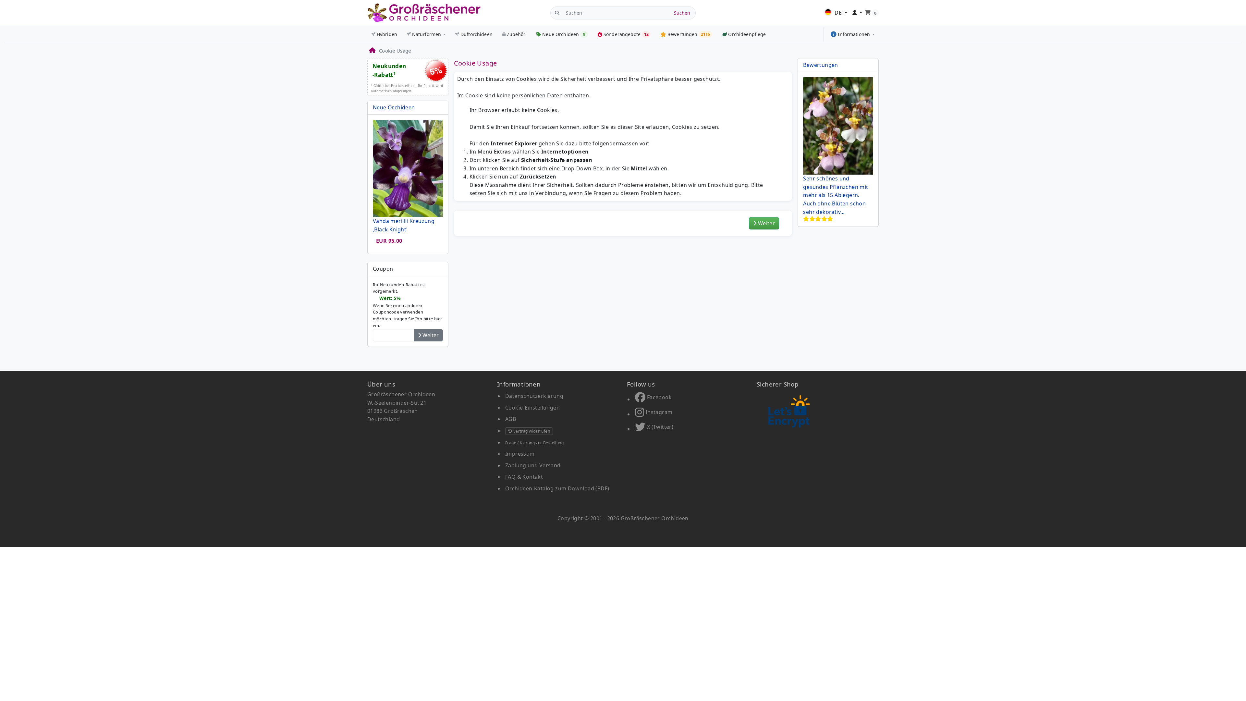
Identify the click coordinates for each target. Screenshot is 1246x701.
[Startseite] (371, 50)
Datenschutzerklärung (534, 396)
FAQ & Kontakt (524, 476)
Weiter (766, 223)
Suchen (682, 13)
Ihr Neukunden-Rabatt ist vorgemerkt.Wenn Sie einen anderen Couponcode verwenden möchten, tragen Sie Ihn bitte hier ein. (407, 305)
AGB (510, 419)
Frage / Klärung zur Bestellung (534, 443)
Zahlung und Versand (533, 465)
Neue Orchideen (394, 107)
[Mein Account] (857, 13)
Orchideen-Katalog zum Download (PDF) (557, 488)
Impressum (520, 453)
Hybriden (387, 34)
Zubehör (516, 34)
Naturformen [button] (426, 34)
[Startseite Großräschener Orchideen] (424, 13)
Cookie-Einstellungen (532, 407)
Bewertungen (820, 64)
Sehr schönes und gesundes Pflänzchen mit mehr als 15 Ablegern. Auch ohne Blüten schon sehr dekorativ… (835, 195)
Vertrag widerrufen (531, 431)
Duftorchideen (476, 34)
